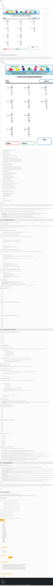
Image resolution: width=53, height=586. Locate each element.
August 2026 (4, 524)
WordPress (20, 584)
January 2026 (4, 532)
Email (1, 514)
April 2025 (3, 542)
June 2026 (3, 526)
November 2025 (4, 534)
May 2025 (3, 541)
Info (3, 550)
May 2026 (3, 527)
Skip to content (2, 0)
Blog (3, 549)
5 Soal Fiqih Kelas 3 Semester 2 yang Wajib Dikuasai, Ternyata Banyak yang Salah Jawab (14, 566)
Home (2, 579)
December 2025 (4, 533)
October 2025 (4, 535)
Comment (1, 510)
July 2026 (3, 525)
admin (1, 488)
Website (1, 516)
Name (1, 512)
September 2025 (4, 536)
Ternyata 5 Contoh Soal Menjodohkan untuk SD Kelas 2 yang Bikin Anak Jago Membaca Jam (14, 564)
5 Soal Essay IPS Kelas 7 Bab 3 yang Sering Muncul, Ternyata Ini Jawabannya (12, 565)
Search (3, 555)
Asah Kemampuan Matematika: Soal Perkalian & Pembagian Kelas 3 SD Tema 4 (10, 494)
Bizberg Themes (28, 584)
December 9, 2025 (2, 52)
